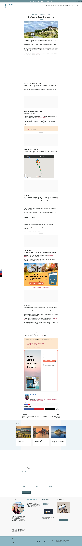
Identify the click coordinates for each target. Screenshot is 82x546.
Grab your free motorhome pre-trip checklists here (41, 287)
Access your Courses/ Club (16, 539)
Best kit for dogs (45, 504)
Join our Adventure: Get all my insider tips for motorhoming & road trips (41, 1)
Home (12, 538)
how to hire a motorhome (42, 117)
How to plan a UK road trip (32, 344)
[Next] (64, 436)
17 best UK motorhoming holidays (33, 347)
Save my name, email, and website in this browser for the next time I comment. (36, 489)
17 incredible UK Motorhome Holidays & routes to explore (51, 416)
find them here (15, 533)
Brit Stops (41, 335)
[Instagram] (78, 1)
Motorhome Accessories (47, 502)
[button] (32, 382)
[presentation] (23, 432)
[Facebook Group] (79, 1)
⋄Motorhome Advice (55, 5)
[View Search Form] (77, 5)
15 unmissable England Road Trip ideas (34, 342)
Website (50, 486)
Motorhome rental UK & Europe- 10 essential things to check (30, 416)
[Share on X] (1, 276)
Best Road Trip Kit (46, 503)
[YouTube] (81, 1)
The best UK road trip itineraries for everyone (35, 343)
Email (37, 486)
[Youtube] (29, 404)
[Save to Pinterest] (1, 274)
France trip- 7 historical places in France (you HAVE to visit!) (58, 441)
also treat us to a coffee (37, 53)
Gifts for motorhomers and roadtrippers (49, 505)
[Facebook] (76, 1)
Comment (24, 471)
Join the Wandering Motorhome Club (17, 541)
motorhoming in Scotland (34, 122)
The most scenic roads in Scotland (33, 345)
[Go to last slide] (17, 436)
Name (24, 486)
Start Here (47, 5)
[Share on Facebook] (1, 272)
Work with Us (13, 542)
